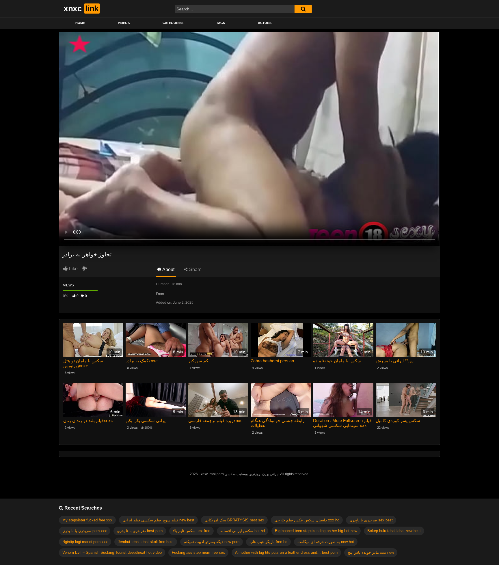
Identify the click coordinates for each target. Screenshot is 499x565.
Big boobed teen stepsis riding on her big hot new (316, 531)
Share (195, 269)
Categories (173, 23)
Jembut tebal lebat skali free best (146, 542)
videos (124, 23)
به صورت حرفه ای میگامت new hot (325, 542)
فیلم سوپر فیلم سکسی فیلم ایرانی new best (158, 520)
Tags (220, 23)
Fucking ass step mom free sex (198, 552)
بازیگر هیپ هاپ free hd (268, 542)
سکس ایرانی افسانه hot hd (242, 531)
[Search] (303, 9)
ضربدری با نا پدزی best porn (140, 531)
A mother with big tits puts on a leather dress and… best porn (286, 552)
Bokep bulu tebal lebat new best (394, 531)
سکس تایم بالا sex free (191, 531)
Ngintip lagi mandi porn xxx (85, 542)
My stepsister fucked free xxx (87, 520)
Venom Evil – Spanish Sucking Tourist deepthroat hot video (112, 552)
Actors (264, 23)
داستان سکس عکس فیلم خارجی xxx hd (306, 520)
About (167, 269)
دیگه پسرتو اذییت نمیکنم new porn (211, 542)
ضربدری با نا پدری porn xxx (84, 531)
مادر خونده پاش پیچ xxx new (371, 552)
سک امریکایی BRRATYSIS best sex (234, 520)
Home (80, 23)
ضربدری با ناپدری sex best (371, 520)
